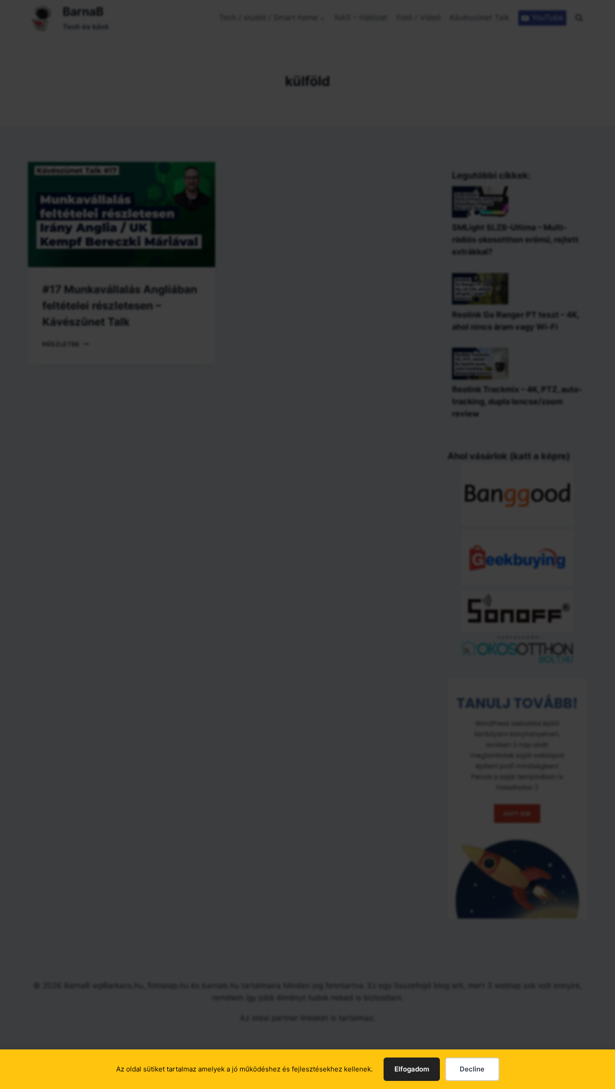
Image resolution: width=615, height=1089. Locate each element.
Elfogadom (411, 1069)
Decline (472, 1069)
